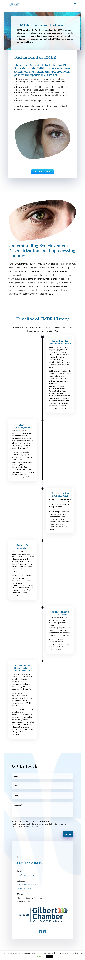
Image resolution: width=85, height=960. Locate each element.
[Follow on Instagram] (44, 931)
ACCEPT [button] (49, 956)
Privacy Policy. (45, 821)
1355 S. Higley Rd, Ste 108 (28, 885)
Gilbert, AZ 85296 (24, 888)
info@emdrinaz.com (25, 875)
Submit (68, 834)
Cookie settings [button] (38, 957)
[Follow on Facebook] (40, 931)
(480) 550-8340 (29, 863)
